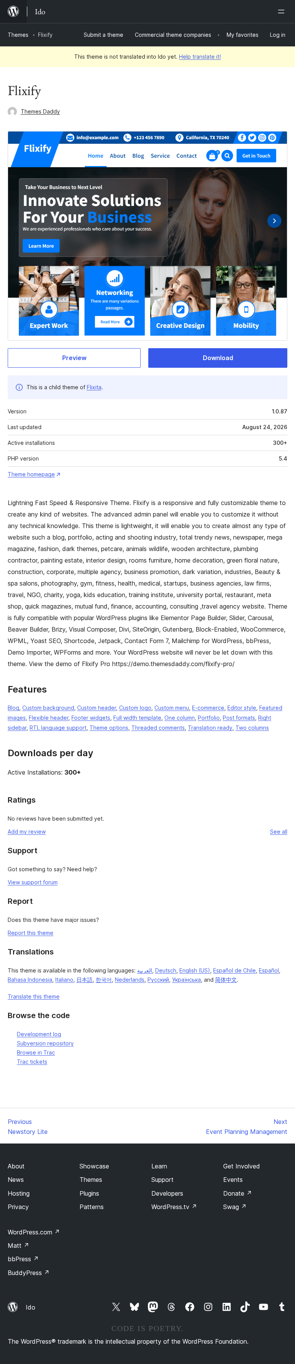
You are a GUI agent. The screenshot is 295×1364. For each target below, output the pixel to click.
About (16, 1166)
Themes (18, 34)
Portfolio (209, 717)
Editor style (241, 707)
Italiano (64, 979)
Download (218, 358)
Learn (159, 1166)
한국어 (104, 979)
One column (179, 717)
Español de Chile (234, 970)
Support (162, 1179)
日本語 (84, 979)
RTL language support (58, 727)
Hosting (19, 1193)
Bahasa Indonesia (30, 979)
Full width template (137, 717)
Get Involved (241, 1166)
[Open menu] (282, 11)
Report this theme (30, 933)
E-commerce (208, 707)
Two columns (252, 727)
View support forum (33, 882)
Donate (237, 1193)
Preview (74, 358)
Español (269, 970)
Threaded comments (158, 727)
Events (233, 1179)
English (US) (194, 970)
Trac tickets (32, 1061)
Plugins (89, 1193)
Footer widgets (90, 717)
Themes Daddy (40, 111)
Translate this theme (34, 996)
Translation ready (210, 727)
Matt (18, 1245)
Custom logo (135, 707)
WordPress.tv (174, 1207)
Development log (39, 1034)
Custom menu (171, 707)
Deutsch (165, 970)
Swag (235, 1207)
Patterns (92, 1207)
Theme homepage (31, 474)
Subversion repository (45, 1043)
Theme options (108, 727)
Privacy (18, 1207)
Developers (167, 1193)
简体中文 (226, 979)
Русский (158, 979)
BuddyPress (29, 1273)
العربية (144, 970)
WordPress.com (34, 1232)
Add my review (27, 831)
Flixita (94, 387)
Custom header (96, 707)
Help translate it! (200, 56)
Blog (13, 707)
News (16, 1179)
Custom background (48, 707)
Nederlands (129, 979)
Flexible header (48, 717)
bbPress (23, 1259)
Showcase (94, 1166)
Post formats (239, 717)
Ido (30, 1307)
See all (278, 831)
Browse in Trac (36, 1052)
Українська (186, 979)
